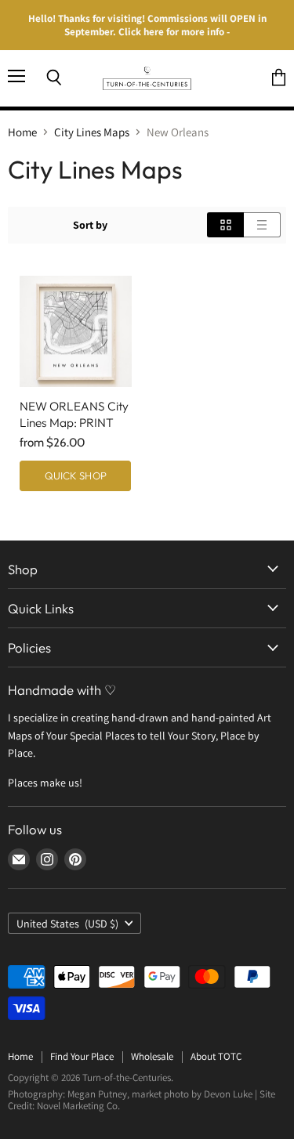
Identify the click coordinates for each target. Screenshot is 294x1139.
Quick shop (76, 475)
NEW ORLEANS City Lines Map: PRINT (74, 414)
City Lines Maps (91, 132)
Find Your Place (82, 1056)
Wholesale (152, 1056)
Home (22, 132)
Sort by (90, 225)
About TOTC (216, 1056)
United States (67, 924)
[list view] (262, 224)
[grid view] (225, 224)
